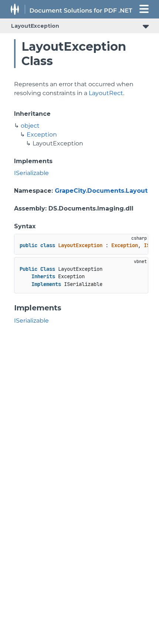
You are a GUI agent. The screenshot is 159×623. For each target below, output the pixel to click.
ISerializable (31, 172)
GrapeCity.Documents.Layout (101, 190)
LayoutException (35, 26)
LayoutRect (106, 93)
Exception (42, 134)
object (30, 125)
